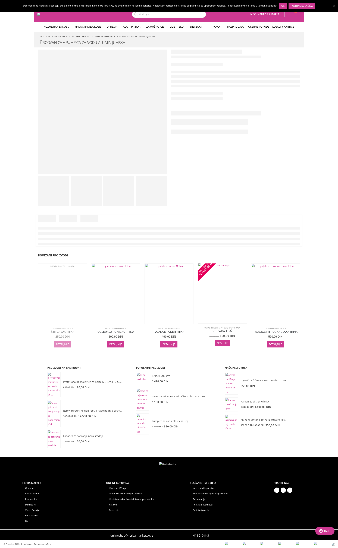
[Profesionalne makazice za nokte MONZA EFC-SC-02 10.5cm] (54, 384)
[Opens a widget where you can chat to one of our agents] (324, 531)
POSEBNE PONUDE (258, 26)
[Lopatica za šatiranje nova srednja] (54, 439)
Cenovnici (114, 510)
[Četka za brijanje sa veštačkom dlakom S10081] (142, 399)
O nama (29, 488)
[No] (333, 6)
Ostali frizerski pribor (62, 328)
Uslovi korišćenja (117, 488)
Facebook (276, 490)
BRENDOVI (195, 26)
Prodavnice (31, 499)
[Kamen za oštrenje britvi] (231, 404)
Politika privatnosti (202, 504)
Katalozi (113, 504)
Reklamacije (199, 499)
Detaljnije (62, 344)
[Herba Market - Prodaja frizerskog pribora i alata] (46, 14)
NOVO (216, 26)
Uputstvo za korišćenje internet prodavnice (131, 499)
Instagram (289, 490)
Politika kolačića (201, 510)
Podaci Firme (32, 493)
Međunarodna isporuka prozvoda (210, 493)
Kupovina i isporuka (203, 488)
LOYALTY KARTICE (283, 26)
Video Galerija (32, 510)
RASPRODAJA (235, 26)
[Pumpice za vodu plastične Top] (142, 423)
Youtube (283, 490)
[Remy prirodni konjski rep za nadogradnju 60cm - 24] (54, 413)
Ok (282, 5)
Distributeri (31, 504)
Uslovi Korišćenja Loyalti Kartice (125, 493)
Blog (27, 521)
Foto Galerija (31, 515)
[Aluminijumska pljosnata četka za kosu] (231, 422)
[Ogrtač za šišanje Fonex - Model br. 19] (231, 383)
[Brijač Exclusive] (142, 378)
